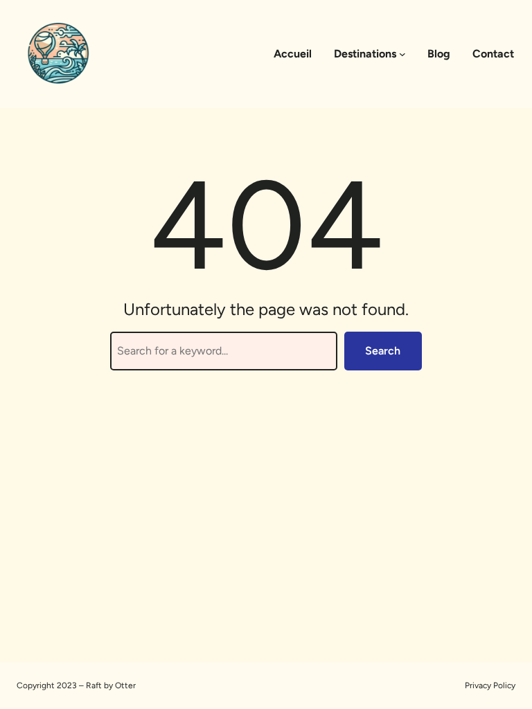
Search (382, 350)
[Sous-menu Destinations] (402, 54)
